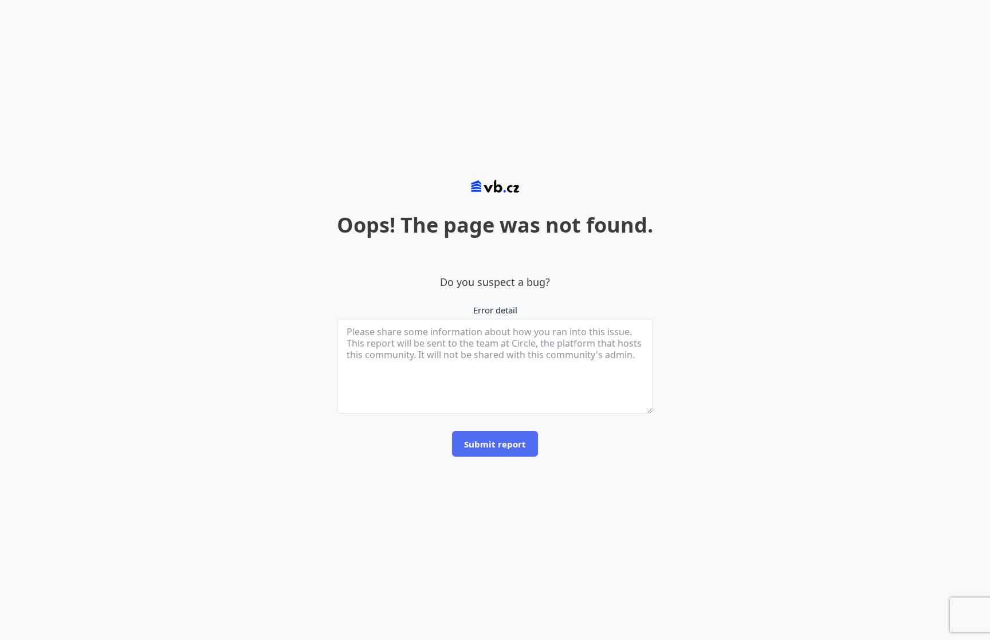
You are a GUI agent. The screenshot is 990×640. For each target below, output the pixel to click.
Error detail (495, 310)
